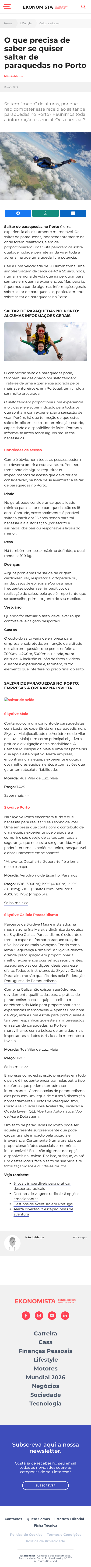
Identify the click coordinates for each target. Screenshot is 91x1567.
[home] (46, 7)
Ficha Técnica (45, 1525)
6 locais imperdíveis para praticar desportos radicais (42, 1186)
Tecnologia (45, 1403)
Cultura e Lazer (49, 23)
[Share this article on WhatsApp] (45, 213)
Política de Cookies (26, 1534)
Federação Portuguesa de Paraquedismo (44, 978)
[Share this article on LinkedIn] (73, 213)
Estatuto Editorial (69, 1519)
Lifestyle (26, 23)
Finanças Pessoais (45, 1351)
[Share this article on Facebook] (18, 213)
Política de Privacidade (45, 1541)
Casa (45, 1342)
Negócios (45, 1386)
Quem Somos (38, 1519)
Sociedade (45, 1394)
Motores (46, 1368)
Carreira (45, 1333)
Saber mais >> (16, 795)
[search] (83, 7)
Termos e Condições (64, 1534)
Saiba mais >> (16, 903)
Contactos (13, 1519)
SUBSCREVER (45, 1485)
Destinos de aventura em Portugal (43, 1204)
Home (8, 23)
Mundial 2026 (45, 1377)
